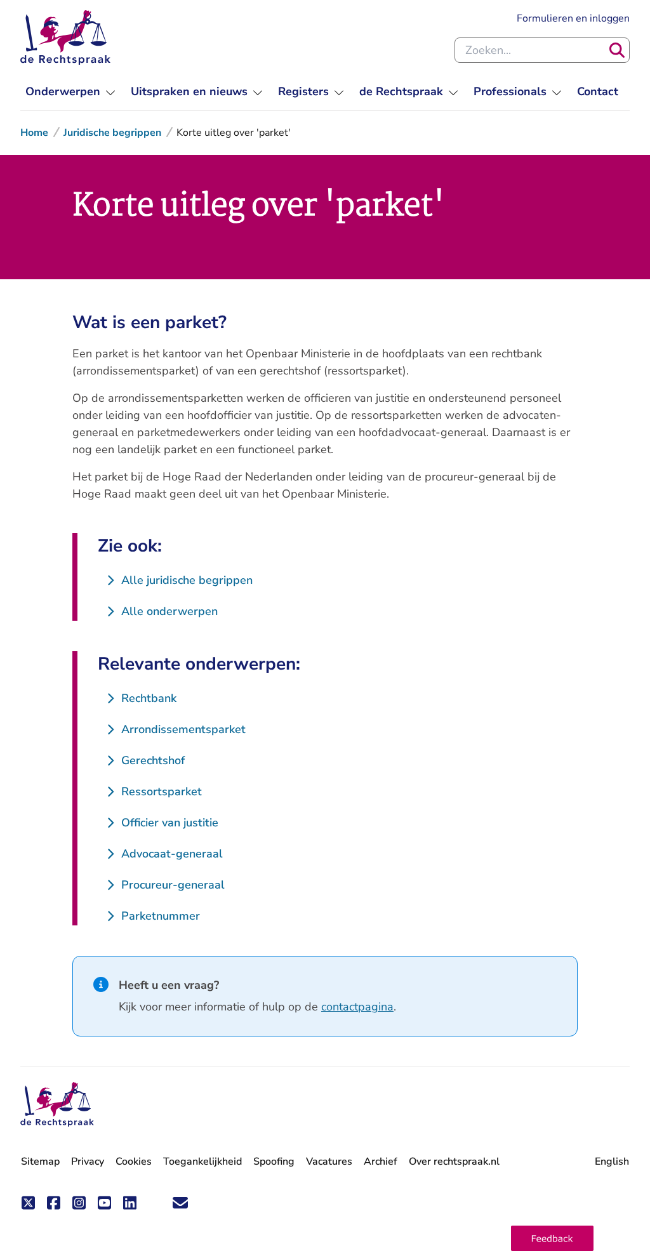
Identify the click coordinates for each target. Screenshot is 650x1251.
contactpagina (357, 1006)
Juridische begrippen (112, 133)
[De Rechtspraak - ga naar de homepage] (65, 37)
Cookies (134, 1161)
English (612, 1161)
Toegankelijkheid (202, 1161)
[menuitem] (70, 91)
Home (34, 133)
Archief (380, 1161)
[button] (552, 1238)
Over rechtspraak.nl (454, 1161)
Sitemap (40, 1161)
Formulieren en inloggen (573, 18)
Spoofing (274, 1161)
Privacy (87, 1161)
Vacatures (329, 1162)
